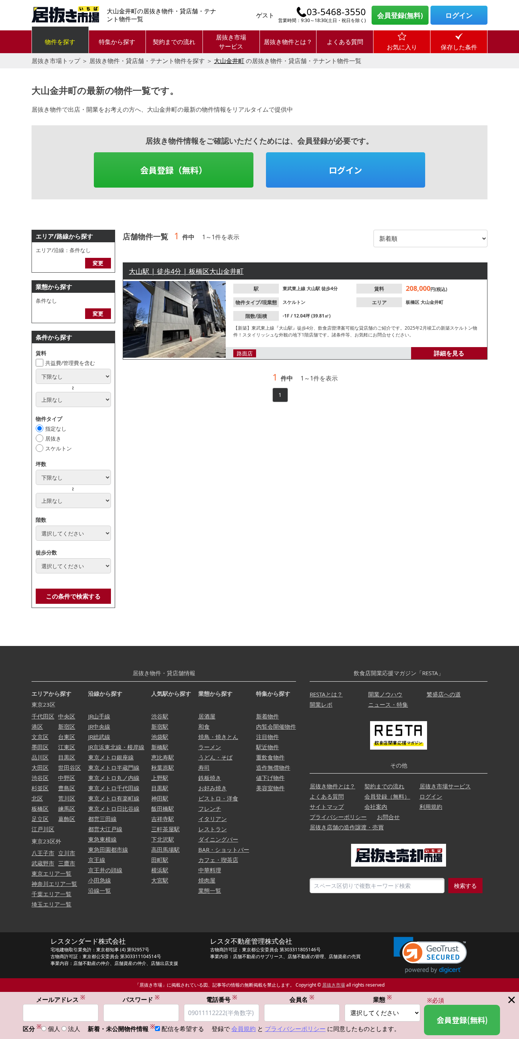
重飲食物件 (270, 757)
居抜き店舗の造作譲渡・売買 (347, 827)
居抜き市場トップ (56, 61)
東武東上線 (295, 288)
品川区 (40, 757)
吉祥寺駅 (162, 819)
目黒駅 (159, 788)
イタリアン (212, 819)
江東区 (66, 747)
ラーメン (209, 747)
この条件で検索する (73, 596)
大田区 (40, 767)
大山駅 (314, 288)
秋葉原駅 (162, 767)
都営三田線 (102, 819)
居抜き (53, 438)
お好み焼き (212, 788)
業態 (382, 999)
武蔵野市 (43, 863)
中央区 (66, 716)
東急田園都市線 (108, 849)
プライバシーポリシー (338, 817)
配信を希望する (182, 1029)
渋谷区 (40, 778)
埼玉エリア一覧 (51, 904)
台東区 (66, 737)
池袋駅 (159, 737)
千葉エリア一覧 (51, 894)
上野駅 (159, 778)
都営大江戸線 (105, 829)
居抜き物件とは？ (288, 42)
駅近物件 (267, 747)
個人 (54, 1029)
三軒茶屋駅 (165, 829)
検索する (465, 885)
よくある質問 (345, 42)
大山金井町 (229, 61)
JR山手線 (99, 716)
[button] (430, 955)
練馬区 (66, 808)
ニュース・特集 (388, 704)
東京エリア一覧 (51, 873)
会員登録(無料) (400, 15)
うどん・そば (215, 757)
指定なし (55, 428)
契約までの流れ (174, 42)
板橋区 (413, 302)
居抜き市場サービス (231, 42)
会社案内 (375, 806)
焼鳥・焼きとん (218, 737)
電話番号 (221, 999)
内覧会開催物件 (276, 726)
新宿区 (66, 726)
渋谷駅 (159, 716)
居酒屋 (206, 716)
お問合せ (388, 817)
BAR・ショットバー (223, 849)
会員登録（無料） (173, 170)
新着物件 (267, 716)
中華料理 (209, 870)
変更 (98, 263)
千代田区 (43, 716)
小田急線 (99, 880)
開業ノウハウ (385, 694)
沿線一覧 (99, 890)
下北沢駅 (162, 839)
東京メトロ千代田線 (113, 788)
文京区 (40, 737)
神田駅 (159, 798)
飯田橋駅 (162, 808)
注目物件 (267, 737)
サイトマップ (327, 806)
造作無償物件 (273, 767)
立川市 (66, 853)
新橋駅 (159, 747)
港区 (37, 726)
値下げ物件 (270, 778)
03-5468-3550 (336, 11)
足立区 (40, 819)
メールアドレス (60, 999)
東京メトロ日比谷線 (113, 808)
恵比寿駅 (162, 757)
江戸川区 (43, 829)
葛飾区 (66, 819)
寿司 (204, 767)
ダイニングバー (218, 839)
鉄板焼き (209, 778)
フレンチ (209, 808)
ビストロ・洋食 (218, 798)
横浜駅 (159, 870)
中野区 (66, 778)
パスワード (141, 999)
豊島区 (66, 788)
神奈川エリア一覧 (54, 883)
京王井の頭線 (105, 870)
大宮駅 (159, 880)
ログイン (459, 15)
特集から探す (117, 42)
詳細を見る (449, 353)
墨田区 (40, 747)
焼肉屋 (206, 880)
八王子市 (43, 853)
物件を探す (60, 42)
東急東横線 (102, 839)
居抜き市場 (333, 985)
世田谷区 (69, 767)
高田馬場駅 (165, 849)
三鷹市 (66, 863)
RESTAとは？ (326, 694)
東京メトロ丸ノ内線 (113, 778)
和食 (204, 726)
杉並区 (40, 788)
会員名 (302, 999)
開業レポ (321, 704)
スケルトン (58, 448)
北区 (37, 798)
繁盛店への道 (444, 694)
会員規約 (243, 1029)
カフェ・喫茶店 (218, 860)
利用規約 (430, 806)
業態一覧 (209, 890)
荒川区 (66, 798)
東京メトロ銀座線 (111, 757)
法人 (74, 1029)
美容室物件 (270, 788)
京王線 (96, 860)
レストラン (212, 829)
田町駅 (159, 860)
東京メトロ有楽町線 (113, 798)
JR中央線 (99, 726)
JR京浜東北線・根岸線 (116, 747)
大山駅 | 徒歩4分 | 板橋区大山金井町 (186, 271)
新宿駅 (159, 726)
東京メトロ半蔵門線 (113, 767)
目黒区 (66, 757)
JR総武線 (99, 737)
